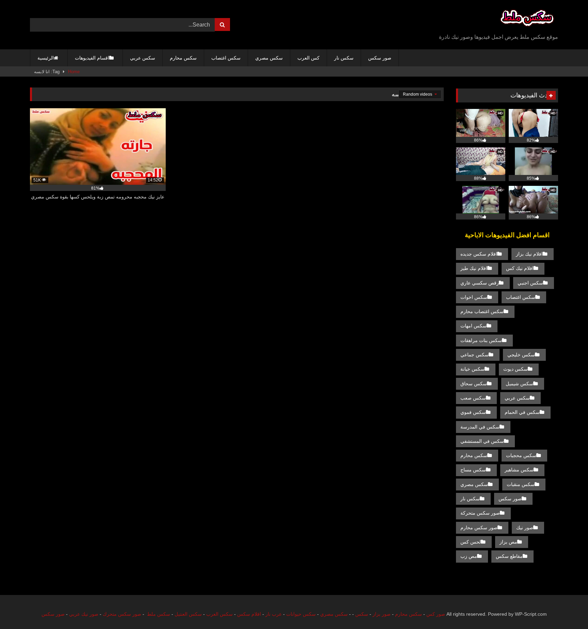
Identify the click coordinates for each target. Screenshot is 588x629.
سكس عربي (142, 58)
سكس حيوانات (301, 614)
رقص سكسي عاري (479, 283)
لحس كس (470, 542)
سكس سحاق (473, 383)
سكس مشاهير (519, 469)
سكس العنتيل (188, 614)
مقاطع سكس (509, 556)
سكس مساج (473, 469)
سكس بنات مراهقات (481, 340)
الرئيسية (45, 58)
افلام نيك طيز (473, 268)
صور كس (435, 614)
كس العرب (308, 58)
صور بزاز (382, 614)
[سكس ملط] (527, 19)
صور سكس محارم (478, 527)
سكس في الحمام (522, 412)
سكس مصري (269, 58)
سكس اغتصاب (226, 58)
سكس (361, 614)
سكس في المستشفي (482, 441)
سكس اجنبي (530, 283)
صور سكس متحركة (480, 513)
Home (74, 71)
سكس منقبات (521, 484)
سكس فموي (473, 412)
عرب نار (273, 614)
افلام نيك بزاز (529, 254)
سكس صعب (473, 398)
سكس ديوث (515, 369)
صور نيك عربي (83, 614)
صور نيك (524, 527)
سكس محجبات (521, 455)
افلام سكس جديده (478, 254)
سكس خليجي (521, 354)
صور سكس (379, 58)
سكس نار (344, 58)
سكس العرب (219, 614)
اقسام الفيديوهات (92, 58)
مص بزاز (508, 542)
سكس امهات (473, 325)
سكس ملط (158, 614)
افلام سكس (249, 614)
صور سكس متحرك (122, 614)
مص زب (468, 556)
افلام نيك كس (520, 268)
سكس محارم (183, 58)
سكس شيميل (519, 383)
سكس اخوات (473, 297)
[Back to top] (566, 608)
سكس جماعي (474, 354)
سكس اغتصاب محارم (482, 311)
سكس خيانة (472, 369)
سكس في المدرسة (480, 427)
